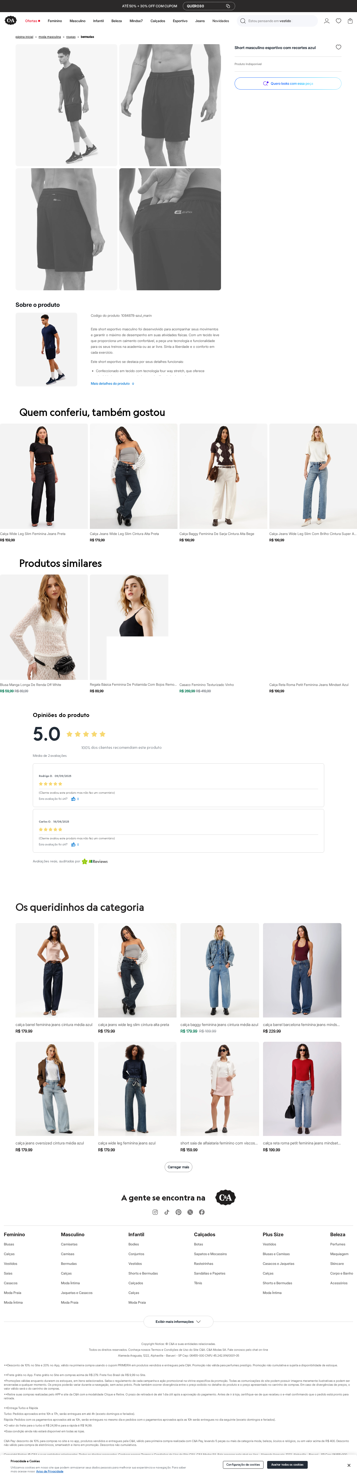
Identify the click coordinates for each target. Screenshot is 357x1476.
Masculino (77, 21)
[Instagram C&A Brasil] (155, 1212)
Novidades (220, 21)
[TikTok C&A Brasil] (167, 1212)
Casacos (10, 1283)
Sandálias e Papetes (209, 1273)
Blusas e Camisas (276, 1254)
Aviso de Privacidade (49, 1471)
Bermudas (69, 1263)
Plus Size (273, 1234)
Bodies (133, 1244)
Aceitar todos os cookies (287, 1465)
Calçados (158, 21)
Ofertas (31, 21)
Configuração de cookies (243, 1465)
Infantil (98, 21)
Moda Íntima (13, 1302)
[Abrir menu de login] (327, 21)
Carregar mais (178, 1167)
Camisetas (69, 1244)
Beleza (116, 21)
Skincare (337, 1263)
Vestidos (10, 1263)
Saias (8, 1273)
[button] (277, 21)
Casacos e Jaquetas (278, 1263)
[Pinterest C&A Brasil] (178, 1212)
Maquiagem (339, 1254)
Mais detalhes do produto (113, 383)
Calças (9, 1254)
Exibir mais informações (175, 1321)
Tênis (198, 1283)
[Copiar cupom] (228, 6)
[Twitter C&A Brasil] (190, 1212)
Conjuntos (136, 1254)
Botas (198, 1244)
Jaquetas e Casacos (77, 1293)
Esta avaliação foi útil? (53, 799)
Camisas (67, 1254)
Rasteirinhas (203, 1263)
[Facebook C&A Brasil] (202, 1212)
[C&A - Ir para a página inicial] (10, 21)
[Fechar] (348, 1465)
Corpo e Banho (341, 1273)
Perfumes (337, 1244)
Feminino (55, 21)
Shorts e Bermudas (143, 1273)
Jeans (200, 21)
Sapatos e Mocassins (210, 1254)
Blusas (9, 1244)
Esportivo (180, 21)
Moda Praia (12, 1293)
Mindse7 (136, 21)
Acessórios (339, 1283)
